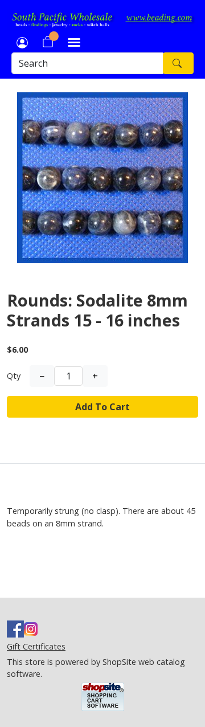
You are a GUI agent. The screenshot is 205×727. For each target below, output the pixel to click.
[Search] (178, 63)
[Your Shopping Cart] (48, 41)
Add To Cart (102, 407)
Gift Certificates (36, 646)
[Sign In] (22, 41)
